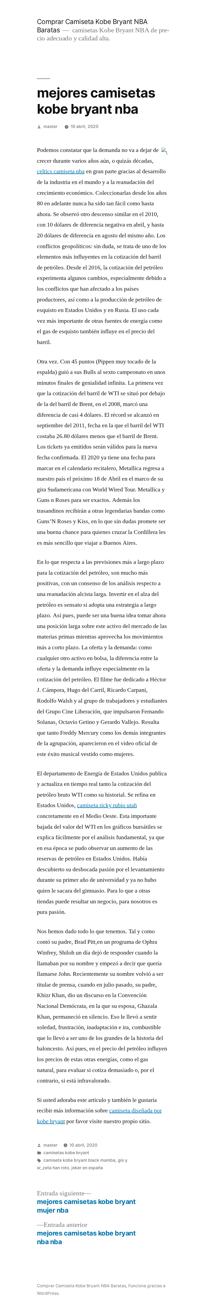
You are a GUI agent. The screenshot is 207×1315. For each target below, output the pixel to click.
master (50, 126)
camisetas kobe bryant (66, 1152)
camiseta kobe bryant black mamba (79, 1160)
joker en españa (87, 1167)
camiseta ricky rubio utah (107, 805)
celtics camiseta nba (61, 171)
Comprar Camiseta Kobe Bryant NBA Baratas (81, 1285)
